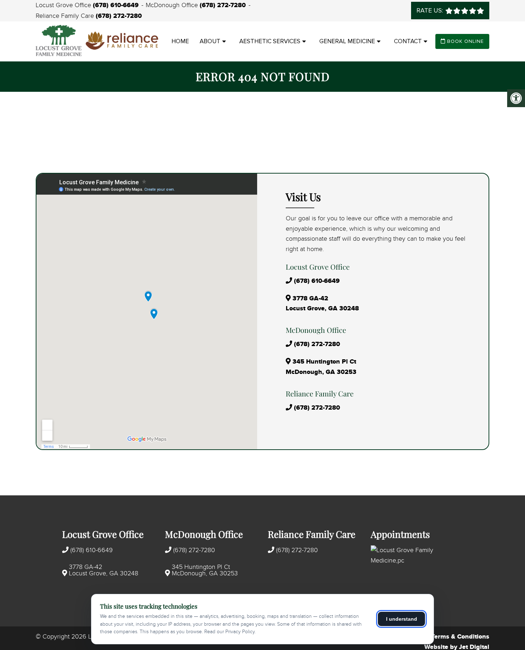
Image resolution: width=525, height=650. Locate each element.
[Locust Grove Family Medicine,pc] (417, 555)
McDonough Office (173, 5)
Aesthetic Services (269, 41)
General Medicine (347, 41)
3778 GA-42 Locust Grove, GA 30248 (103, 570)
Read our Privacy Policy (229, 631)
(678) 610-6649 (116, 5)
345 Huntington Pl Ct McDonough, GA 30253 (205, 570)
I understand (401, 619)
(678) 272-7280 (223, 5)
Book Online (464, 41)
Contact (408, 41)
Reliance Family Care (66, 16)
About (210, 41)
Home (180, 41)
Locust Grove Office (64, 5)
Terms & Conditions (460, 637)
